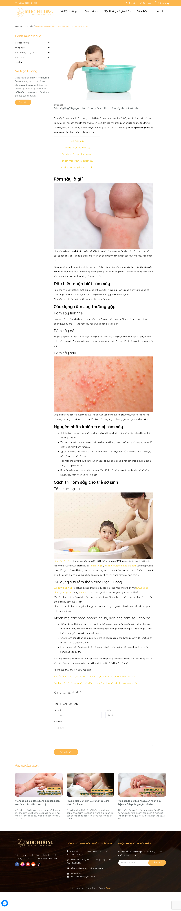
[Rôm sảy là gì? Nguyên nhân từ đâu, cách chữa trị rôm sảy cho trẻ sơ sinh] (103, 67)
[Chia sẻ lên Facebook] (73, 693)
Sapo (108, 888)
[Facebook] (17, 864)
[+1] (81, 693)
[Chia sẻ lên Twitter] (77, 693)
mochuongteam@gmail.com (82, 876)
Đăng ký (157, 862)
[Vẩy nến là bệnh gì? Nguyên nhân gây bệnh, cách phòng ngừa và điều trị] (142, 785)
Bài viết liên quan (26, 766)
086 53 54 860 (31, 3)
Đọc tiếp (23, 102)
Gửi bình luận (66, 752)
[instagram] (22, 864)
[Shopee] (33, 864)
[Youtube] (28, 864)
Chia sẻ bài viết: (64, 693)
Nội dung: (58, 721)
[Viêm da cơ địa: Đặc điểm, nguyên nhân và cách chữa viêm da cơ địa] (39, 785)
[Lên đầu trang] (176, 903)
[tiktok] (39, 864)
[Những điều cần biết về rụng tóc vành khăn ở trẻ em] (90, 785)
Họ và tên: (58, 710)
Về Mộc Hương (26, 71)
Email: (108, 710)
